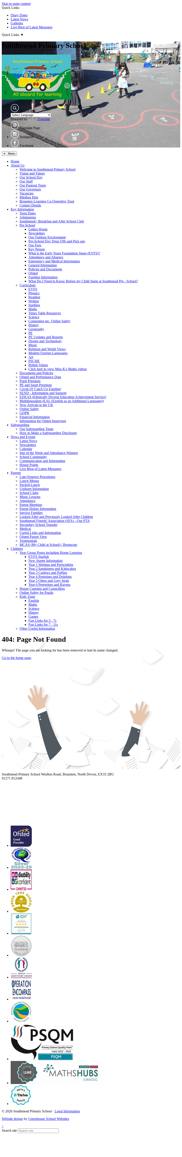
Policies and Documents (45, 269)
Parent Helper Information (38, 509)
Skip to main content (16, 4)
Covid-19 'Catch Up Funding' (40, 389)
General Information (42, 265)
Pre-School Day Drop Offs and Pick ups (56, 241)
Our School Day (31, 177)
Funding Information (42, 277)
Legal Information (67, 1111)
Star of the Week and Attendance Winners (49, 453)
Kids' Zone (27, 596)
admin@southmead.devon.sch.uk (25, 782)
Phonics (34, 293)
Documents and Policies (36, 373)
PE (30, 333)
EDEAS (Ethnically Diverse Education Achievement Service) (63, 397)
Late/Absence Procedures (37, 477)
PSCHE (34, 361)
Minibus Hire (29, 197)
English (33, 600)
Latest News (19, 19)
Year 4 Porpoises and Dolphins (50, 576)
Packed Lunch (30, 485)
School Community (33, 457)
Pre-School (27, 225)
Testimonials (28, 541)
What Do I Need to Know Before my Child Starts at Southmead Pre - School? (83, 281)
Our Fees (34, 245)
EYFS (32, 289)
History (33, 325)
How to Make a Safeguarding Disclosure (48, 433)
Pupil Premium (30, 381)
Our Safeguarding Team (36, 429)
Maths (32, 309)
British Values (38, 365)
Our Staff (26, 181)
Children (17, 549)
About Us (17, 165)
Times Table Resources (44, 313)
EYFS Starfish (38, 557)
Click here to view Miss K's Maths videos (57, 369)
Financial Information (35, 417)
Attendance (28, 501)
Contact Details (30, 205)
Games (33, 616)
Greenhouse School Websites (48, 1119)
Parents (16, 473)
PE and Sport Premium (36, 385)
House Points (29, 465)
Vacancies (27, 193)
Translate (43, 119)
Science (33, 317)
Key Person (36, 249)
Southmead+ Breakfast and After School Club (52, 221)
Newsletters (36, 233)
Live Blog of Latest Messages (31, 27)
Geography (36, 329)
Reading (34, 297)
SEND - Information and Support (43, 393)
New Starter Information (45, 561)
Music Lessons (30, 497)
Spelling (34, 305)
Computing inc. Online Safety (49, 321)
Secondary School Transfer (38, 525)
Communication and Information (42, 461)
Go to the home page (16, 658)
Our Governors (30, 189)
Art (30, 357)
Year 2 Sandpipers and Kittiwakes (52, 569)
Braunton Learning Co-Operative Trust (47, 201)
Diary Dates (19, 15)
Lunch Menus (29, 481)
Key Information (22, 209)
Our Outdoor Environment (47, 237)
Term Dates (28, 213)
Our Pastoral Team (33, 185)
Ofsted (33, 273)
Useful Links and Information (40, 533)
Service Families (31, 513)
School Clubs (29, 493)
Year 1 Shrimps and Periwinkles (50, 565)
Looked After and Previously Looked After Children (56, 517)
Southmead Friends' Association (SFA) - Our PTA (55, 521)
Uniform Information (34, 489)
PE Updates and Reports (45, 337)
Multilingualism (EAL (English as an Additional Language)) (62, 401)
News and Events (23, 437)
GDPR (24, 413)
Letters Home (37, 229)
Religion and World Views (47, 349)
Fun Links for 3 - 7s (42, 620)
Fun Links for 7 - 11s (43, 624)
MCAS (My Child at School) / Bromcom (48, 545)
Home (15, 161)
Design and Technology (45, 341)
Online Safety (29, 409)
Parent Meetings (31, 505)
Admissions (28, 217)
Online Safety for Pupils (36, 592)
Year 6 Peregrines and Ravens (49, 584)
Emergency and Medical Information (54, 261)
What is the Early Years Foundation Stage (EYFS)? (64, 253)
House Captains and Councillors (42, 588)
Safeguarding (20, 425)
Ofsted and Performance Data (40, 377)
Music (32, 345)
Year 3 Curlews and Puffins (47, 573)
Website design (12, 1119)
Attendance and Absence (45, 257)
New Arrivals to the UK (36, 405)
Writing (33, 301)
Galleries (17, 23)
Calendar (26, 449)
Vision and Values (32, 173)
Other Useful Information (37, 628)
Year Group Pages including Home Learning (51, 553)
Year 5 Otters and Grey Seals (48, 580)
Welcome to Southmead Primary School (47, 169)
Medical (25, 529)
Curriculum (28, 285)
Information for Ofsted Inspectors (43, 421)
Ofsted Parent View (33, 537)
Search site (9, 1130)
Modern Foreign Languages (47, 353)
